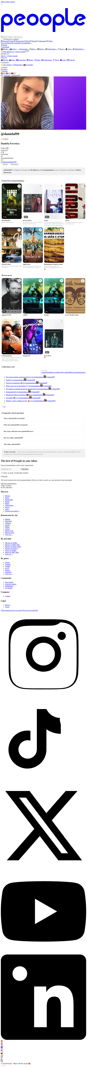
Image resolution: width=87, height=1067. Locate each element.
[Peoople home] (43, 35)
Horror (7, 570)
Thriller (7, 566)
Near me (71, 60)
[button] (43, 151)
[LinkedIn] (43, 1039)
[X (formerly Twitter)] (43, 868)
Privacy (7, 605)
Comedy (8, 564)
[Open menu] (2, 4)
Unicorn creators (10, 584)
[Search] (26, 52)
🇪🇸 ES (3, 73)
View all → (9, 534)
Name (48, 372)
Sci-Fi (7, 568)
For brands (28, 65)
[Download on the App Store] (11, 610)
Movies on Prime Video (13, 547)
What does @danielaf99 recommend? (43, 425)
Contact (4, 69)
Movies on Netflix (11, 543)
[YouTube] (43, 953)
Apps (69, 49)
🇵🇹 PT (13, 73)
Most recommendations (77, 372)
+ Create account (19, 52)
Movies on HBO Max (12, 545)
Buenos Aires (9, 533)
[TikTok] (43, 782)
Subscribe (25, 469)
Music (28, 41)
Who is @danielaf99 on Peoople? (43, 418)
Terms (7, 607)
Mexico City (9, 531)
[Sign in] (28, 52)
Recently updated (64, 372)
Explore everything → (12, 511)
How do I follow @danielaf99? (43, 438)
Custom (43, 370)
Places (50, 41)
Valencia (8, 523)
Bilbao (7, 527)
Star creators (9, 582)
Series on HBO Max (12, 552)
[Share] (7, 148)
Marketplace (79, 49)
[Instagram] (43, 696)
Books (34, 41)
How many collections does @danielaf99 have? (43, 431)
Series (12, 41)
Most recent (54, 372)
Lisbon (7, 529)
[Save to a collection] (19, 186)
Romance (8, 572)
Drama (7, 562)
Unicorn (7, 75)
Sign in (11, 52)
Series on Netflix (10, 550)
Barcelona (8, 521)
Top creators (6, 65)
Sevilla (7, 525)
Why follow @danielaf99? (43, 444)
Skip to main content (8, 2)
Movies (5, 41)
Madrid (7, 519)
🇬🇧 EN (8, 73)
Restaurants (20, 41)
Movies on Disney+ (11, 548)
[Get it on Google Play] (30, 610)
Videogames (42, 41)
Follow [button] (3, 148)
